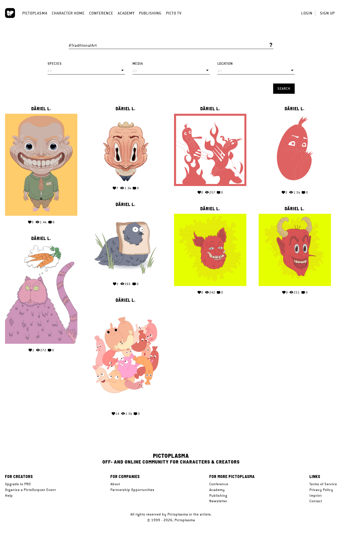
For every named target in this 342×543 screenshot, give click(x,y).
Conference (101, 13)
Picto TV (174, 13)
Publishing (150, 13)
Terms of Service (323, 484)
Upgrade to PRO (18, 484)
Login (306, 13)
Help (9, 495)
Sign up (327, 13)
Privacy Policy (321, 490)
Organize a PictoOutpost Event (30, 490)
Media (137, 64)
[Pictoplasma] (10, 13)
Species (55, 64)
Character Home (68, 13)
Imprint (315, 495)
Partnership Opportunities (132, 490)
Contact (315, 501)
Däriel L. (41, 108)
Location (225, 64)
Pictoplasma (34, 13)
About (115, 484)
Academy (126, 13)
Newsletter (218, 501)
